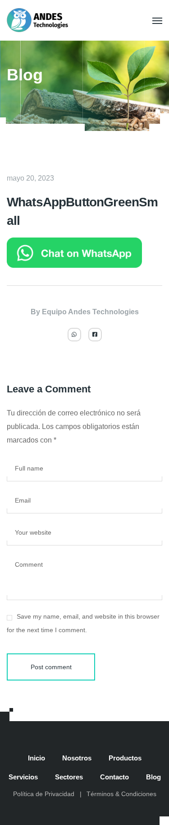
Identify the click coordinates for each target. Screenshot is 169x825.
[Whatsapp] (74, 334)
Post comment (51, 667)
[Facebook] (95, 334)
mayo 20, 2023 (30, 178)
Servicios (23, 777)
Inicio (36, 758)
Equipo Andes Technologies (90, 312)
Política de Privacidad (43, 793)
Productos (125, 758)
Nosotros (76, 758)
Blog (153, 777)
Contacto (114, 777)
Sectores (69, 777)
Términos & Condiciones (121, 793)
